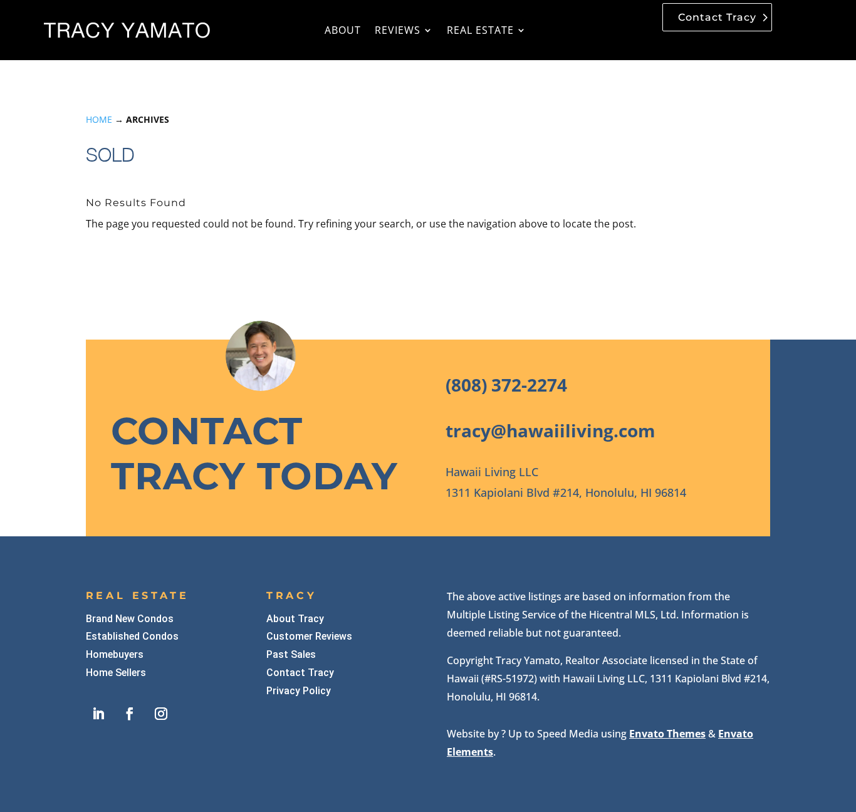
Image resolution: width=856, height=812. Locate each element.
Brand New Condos (130, 619)
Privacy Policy (298, 691)
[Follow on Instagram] (161, 713)
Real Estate (480, 30)
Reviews (397, 30)
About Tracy (295, 619)
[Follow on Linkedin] (98, 713)
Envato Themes (667, 734)
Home (99, 119)
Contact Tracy (717, 17)
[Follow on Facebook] (129, 713)
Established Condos (132, 636)
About (343, 30)
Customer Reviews (309, 636)
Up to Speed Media (553, 734)
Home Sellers (116, 673)
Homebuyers (115, 654)
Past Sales (291, 654)
